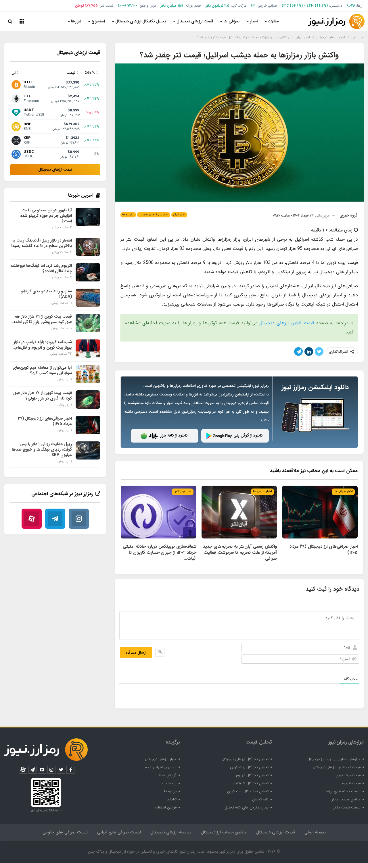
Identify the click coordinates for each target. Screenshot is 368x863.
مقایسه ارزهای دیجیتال (170, 832)
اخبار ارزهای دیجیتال (161, 759)
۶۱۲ (253, 5)
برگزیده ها (128, 215)
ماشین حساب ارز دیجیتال (224, 832)
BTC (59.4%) (292, 5)
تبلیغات (171, 799)
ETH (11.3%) (317, 5)
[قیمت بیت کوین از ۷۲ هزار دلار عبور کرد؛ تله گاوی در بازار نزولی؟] (88, 399)
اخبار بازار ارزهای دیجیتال (153, 215)
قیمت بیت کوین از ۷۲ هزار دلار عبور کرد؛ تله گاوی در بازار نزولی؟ (42, 395)
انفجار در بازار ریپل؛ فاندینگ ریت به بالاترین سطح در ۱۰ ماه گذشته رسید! (41, 243)
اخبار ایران (179, 215)
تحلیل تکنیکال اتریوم (252, 775)
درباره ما (170, 791)
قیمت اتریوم (351, 783)
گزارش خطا (168, 775)
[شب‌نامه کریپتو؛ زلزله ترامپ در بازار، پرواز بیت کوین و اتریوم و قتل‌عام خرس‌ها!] (88, 348)
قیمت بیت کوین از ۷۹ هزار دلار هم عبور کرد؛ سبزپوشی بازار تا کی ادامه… (41, 319)
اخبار (254, 21)
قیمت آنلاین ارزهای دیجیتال (286, 323)
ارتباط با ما (169, 783)
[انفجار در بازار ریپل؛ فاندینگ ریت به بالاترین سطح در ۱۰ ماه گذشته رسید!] (88, 247)
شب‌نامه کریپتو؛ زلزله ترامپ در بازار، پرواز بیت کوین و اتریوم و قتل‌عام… (42, 345)
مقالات (273, 21)
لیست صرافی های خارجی (65, 832)
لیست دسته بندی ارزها (343, 791)
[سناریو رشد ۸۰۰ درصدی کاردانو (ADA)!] (88, 298)
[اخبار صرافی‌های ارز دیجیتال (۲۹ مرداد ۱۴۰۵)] (320, 512)
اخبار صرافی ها (343, 491)
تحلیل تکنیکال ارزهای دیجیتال (140, 21)
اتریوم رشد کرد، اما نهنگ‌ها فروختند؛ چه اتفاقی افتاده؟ (41, 268)
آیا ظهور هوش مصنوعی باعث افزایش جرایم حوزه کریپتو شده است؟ (46, 215)
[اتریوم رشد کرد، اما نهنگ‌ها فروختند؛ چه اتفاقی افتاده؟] (88, 272)
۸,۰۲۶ (351, 5)
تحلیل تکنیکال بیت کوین (249, 767)
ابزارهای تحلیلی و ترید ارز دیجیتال (334, 759)
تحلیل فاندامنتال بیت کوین (248, 791)
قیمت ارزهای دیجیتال (195, 21)
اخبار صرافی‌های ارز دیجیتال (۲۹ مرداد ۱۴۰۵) (45, 421)
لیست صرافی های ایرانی (119, 832)
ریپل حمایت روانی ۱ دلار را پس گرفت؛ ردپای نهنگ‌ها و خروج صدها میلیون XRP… (42, 449)
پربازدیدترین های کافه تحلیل (247, 807)
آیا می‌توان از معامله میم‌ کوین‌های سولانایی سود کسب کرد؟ (42, 370)
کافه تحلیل (260, 799)
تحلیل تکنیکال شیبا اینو (251, 783)
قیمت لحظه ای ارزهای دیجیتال (337, 767)
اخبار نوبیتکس (182, 491)
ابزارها (76, 21)
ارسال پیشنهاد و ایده (161, 767)
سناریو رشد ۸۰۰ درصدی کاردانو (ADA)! (46, 294)
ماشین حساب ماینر (346, 799)
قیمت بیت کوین (348, 775)
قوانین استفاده (166, 807)
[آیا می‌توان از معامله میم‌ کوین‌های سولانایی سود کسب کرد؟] (88, 374)
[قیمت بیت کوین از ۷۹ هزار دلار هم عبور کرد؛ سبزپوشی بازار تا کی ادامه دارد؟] (88, 323)
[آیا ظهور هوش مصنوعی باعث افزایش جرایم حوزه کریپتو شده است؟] (88, 217)
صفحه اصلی (315, 832)
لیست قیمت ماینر (347, 807)
